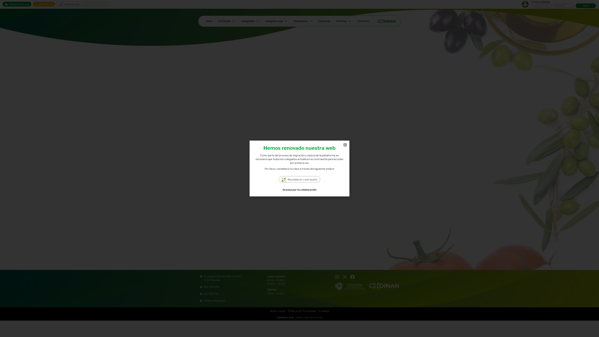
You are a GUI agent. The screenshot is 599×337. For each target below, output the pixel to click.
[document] (299, 168)
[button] (345, 145)
